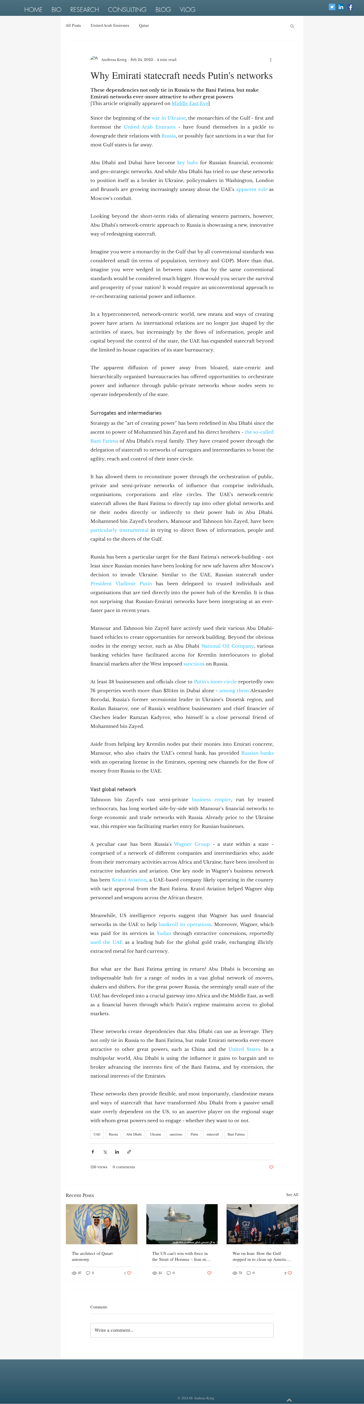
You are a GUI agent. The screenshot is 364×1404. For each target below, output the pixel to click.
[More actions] (271, 60)
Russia (113, 1134)
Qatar (144, 25)
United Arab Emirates (110, 25)
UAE (97, 1134)
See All (292, 1194)
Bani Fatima (236, 1134)
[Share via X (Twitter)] (105, 1151)
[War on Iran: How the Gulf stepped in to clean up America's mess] (262, 1224)
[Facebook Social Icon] (350, 7)
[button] (292, 26)
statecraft (213, 1134)
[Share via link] (129, 1151)
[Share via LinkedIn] (117, 1151)
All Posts (73, 25)
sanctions (176, 1134)
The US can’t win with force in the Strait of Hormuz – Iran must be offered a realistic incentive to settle (181, 1256)
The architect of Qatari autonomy (92, 1256)
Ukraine (155, 1134)
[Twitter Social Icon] (332, 7)
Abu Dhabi (134, 1134)
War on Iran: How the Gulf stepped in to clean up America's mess (262, 1256)
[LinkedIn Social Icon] (341, 7)
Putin (194, 1134)
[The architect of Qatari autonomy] (101, 1224)
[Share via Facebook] (92, 1151)
